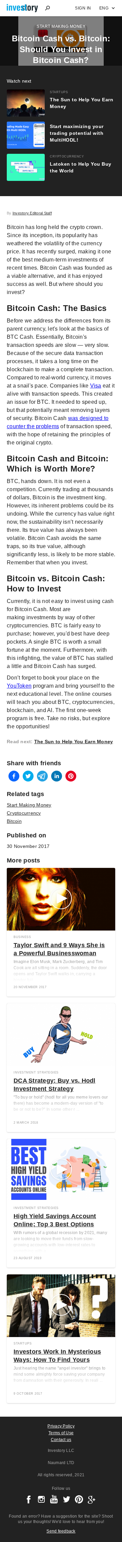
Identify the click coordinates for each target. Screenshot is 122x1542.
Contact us (61, 1439)
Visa (95, 386)
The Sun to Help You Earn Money (73, 741)
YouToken (19, 686)
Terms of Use (61, 1433)
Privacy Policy (61, 1426)
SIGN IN (83, 8)
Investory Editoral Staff (32, 213)
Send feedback (60, 1531)
